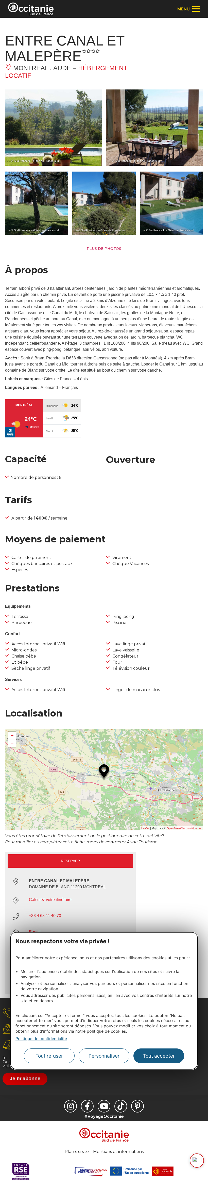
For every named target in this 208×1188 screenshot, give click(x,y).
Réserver (70, 861)
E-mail (35, 932)
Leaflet (145, 828)
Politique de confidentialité (41, 1038)
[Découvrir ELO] (197, 1160)
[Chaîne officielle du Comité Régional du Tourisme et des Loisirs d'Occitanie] (104, 1106)
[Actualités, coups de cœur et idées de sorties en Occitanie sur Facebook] (87, 1106)
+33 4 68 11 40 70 (45, 915)
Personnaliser (104, 1056)
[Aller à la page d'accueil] (31, 9)
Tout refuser (49, 1056)
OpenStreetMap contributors (184, 828)
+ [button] (12, 735)
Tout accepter (159, 1056)
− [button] (12, 743)
